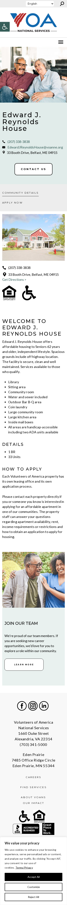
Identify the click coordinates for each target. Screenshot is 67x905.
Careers (33, 777)
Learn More (24, 664)
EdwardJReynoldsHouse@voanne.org (35, 147)
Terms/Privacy (24, 867)
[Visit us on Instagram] (33, 706)
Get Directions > (14, 279)
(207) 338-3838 (18, 142)
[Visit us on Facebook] (22, 706)
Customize (33, 886)
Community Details (20, 192)
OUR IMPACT (33, 802)
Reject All (33, 896)
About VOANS (33, 797)
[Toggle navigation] (5, 42)
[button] (5, 27)
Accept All (34, 876)
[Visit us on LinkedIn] (44, 706)
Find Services (33, 787)
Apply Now (12, 202)
